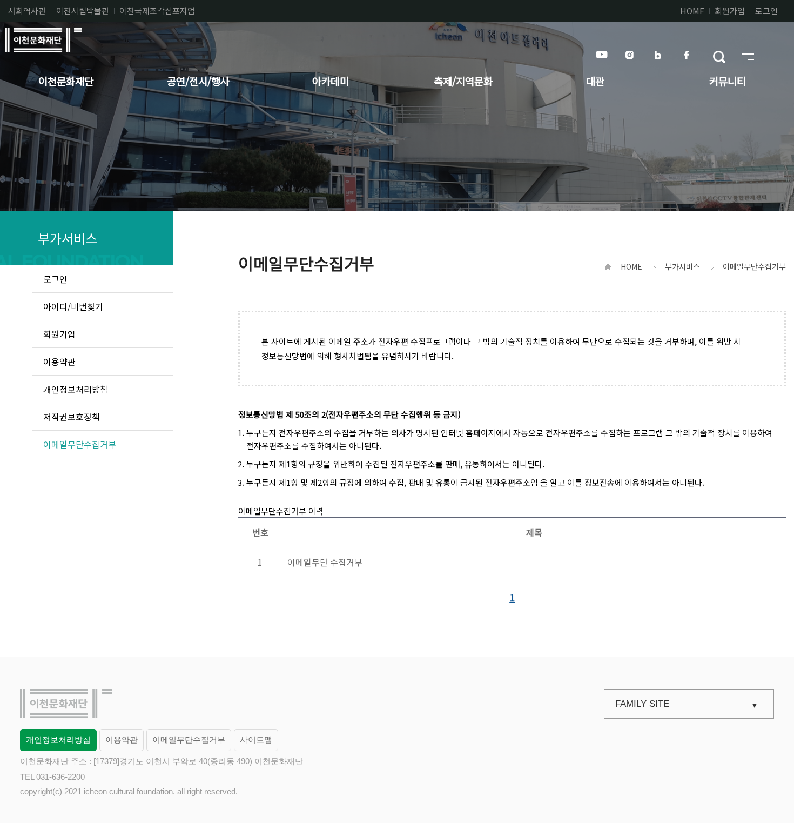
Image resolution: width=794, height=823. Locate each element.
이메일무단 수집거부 (324, 562)
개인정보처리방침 (58, 739)
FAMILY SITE (642, 704)
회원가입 (730, 10)
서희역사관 (27, 10)
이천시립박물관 (82, 10)
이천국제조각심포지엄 (157, 10)
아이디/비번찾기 (73, 306)
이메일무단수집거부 (188, 739)
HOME (692, 10)
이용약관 (121, 739)
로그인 (766, 10)
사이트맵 (256, 739)
